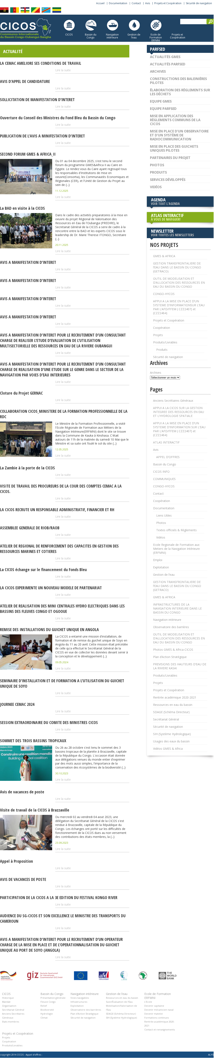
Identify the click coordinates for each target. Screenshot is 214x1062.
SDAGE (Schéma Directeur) (171, 712)
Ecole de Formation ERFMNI (156, 37)
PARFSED (157, 49)
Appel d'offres (33, 1054)
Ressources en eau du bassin (172, 705)
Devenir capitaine (154, 1005)
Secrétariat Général (166, 719)
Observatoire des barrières (171, 627)
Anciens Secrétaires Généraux (173, 401)
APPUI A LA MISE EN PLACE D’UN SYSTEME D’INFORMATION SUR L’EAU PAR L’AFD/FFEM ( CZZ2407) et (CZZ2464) (179, 429)
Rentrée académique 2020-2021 (174, 697)
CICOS (69, 34)
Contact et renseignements (159, 1029)
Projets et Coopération (167, 3)
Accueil (100, 3)
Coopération (161, 328)
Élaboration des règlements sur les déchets (180, 92)
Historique (8, 997)
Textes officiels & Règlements (176, 530)
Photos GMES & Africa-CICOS (173, 650)
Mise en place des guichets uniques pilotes (174, 148)
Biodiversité (47, 1009)
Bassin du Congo (90, 36)
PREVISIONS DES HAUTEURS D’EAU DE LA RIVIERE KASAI (179, 666)
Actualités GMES (165, 57)
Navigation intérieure (112, 36)
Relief (43, 1005)
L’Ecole (148, 1001)
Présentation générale (52, 997)
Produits (158, 172)
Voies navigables (79, 997)
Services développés (167, 179)
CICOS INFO (161, 472)
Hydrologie (46, 1013)
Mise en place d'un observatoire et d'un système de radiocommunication (179, 135)
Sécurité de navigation (199, 3)
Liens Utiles (164, 515)
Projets (158, 335)
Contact (136, 3)
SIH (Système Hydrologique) (172, 734)
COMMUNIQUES (164, 479)
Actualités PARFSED (167, 64)
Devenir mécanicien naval (159, 1009)
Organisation (9, 1005)
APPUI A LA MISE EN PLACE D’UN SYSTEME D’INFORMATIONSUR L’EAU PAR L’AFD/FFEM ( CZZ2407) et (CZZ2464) (179, 307)
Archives (158, 71)
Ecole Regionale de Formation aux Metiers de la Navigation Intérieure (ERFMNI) (176, 549)
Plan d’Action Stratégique (170, 657)
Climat (44, 1017)
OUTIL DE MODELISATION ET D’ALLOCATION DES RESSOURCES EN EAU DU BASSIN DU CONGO (179, 282)
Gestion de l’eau (133, 36)
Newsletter (172, 232)
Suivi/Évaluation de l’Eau (119, 1001)
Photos (157, 165)
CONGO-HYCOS (164, 294)
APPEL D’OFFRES (168, 457)
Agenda (165, 201)
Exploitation (161, 567)
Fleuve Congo (48, 1001)
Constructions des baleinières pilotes (178, 80)
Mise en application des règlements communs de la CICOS (175, 120)
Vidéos (156, 187)
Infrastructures (78, 1001)
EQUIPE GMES (161, 101)
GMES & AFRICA (164, 256)
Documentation (118, 3)
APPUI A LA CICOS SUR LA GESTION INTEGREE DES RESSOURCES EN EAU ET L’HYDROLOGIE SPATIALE (178, 412)
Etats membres (10, 1021)
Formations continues (156, 1017)
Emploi (157, 560)
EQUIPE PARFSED (163, 108)
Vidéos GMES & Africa (168, 749)
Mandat (6, 1001)
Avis (147, 3)
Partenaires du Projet (170, 157)
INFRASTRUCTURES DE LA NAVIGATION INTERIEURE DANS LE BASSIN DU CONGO (177, 608)
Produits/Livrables (165, 342)
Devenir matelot (153, 1013)
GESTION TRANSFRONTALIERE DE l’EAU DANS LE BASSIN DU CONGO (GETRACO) (177, 267)
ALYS (211, 1054)
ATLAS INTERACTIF (167, 217)
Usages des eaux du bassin (171, 741)
